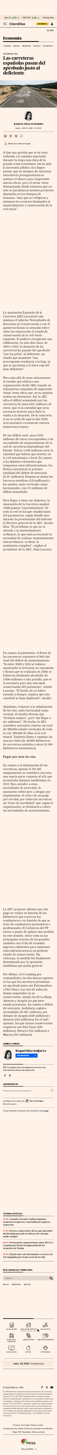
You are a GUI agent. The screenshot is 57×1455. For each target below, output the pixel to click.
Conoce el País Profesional (28, 1364)
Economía (12, 38)
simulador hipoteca (28, 1329)
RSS (19, 1432)
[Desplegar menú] (5, 24)
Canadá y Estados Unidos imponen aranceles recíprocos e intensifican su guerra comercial (26, 1222)
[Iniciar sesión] (52, 24)
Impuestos (26, 46)
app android (45, 1352)
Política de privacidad (32, 1428)
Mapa (15, 1432)
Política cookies (37, 1425)
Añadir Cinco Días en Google (19, 144)
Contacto (16, 1425)
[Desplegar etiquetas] (52, 1090)
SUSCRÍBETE (42, 24)
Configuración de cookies (13, 1428)
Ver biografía (23, 1055)
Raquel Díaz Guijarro (28, 124)
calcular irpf (11, 1329)
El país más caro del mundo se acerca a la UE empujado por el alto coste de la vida (28, 1255)
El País (50, 30)
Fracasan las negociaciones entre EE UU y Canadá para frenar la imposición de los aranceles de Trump (28, 1245)
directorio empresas (45, 1340)
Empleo (16, 46)
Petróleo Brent (49, 18)
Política (37, 46)
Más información (9, 1104)
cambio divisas (28, 1340)
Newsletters (26, 1432)
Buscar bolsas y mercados (17, 1270)
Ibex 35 (8, 18)
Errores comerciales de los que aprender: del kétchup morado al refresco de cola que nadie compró (28, 1233)
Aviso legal (25, 1425)
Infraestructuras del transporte (17, 1090)
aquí (46, 1111)
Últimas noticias (12, 1213)
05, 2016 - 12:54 (32, 128)
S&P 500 (27, 18)
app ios (28, 1352)
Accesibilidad (47, 1428)
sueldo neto (45, 1329)
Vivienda (7, 46)
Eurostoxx (16, 1285)
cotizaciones (11, 1352)
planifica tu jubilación (11, 1340)
